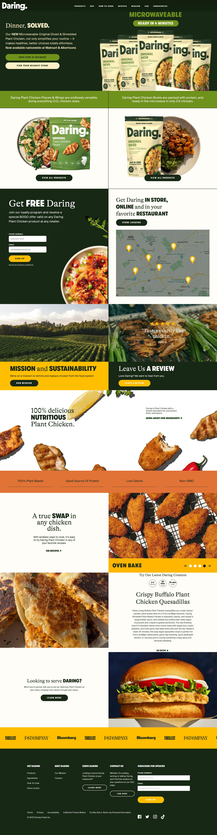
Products (80, 6)
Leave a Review (134, 383)
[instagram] (155, 817)
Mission (135, 6)
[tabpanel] (162, 533)
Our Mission (24, 383)
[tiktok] (163, 817)
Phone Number (16, 234)
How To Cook (106, 6)
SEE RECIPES (52, 550)
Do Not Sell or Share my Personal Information (110, 812)
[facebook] (139, 817)
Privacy (40, 812)
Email (11, 245)
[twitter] (147, 816)
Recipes (122, 6)
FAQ (147, 6)
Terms (30, 812)
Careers (58, 778)
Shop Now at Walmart (32, 57)
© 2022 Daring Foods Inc (38, 817)
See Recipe (161, 650)
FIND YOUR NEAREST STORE (32, 66)
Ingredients (32, 778)
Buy (92, 6)
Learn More (54, 698)
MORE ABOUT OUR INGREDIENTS (163, 418)
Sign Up (20, 259)
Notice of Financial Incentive (21, 265)
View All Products (54, 178)
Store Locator (131, 222)
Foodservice (160, 6)
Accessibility (53, 812)
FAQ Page (122, 794)
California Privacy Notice (74, 812)
